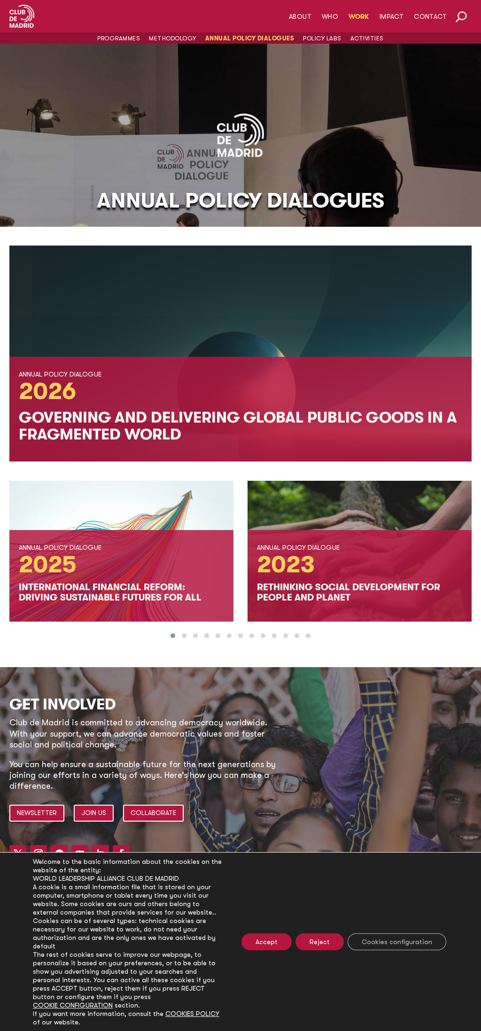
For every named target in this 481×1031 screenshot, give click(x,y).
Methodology (172, 38)
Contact (430, 16)
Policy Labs (322, 38)
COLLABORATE (153, 812)
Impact (391, 16)
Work (359, 16)
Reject (320, 942)
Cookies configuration (397, 942)
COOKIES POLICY (192, 1013)
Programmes (118, 38)
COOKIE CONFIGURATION (73, 1005)
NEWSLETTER (37, 812)
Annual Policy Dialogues (250, 38)
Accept (267, 942)
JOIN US (93, 812)
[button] (172, 635)
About (300, 16)
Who (330, 16)
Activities (367, 38)
